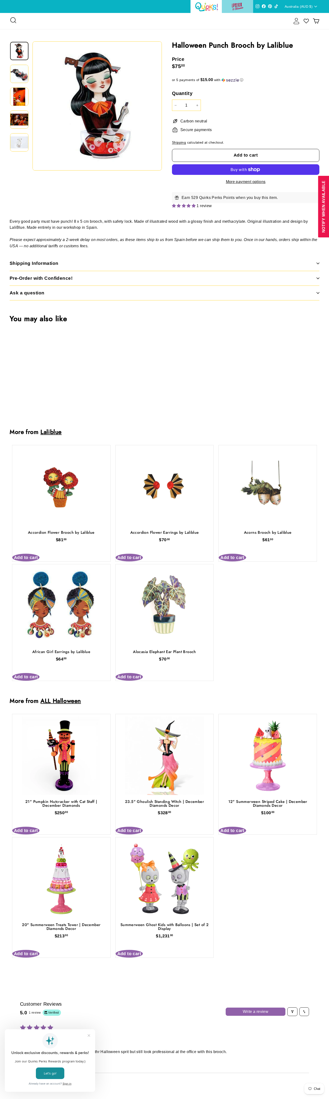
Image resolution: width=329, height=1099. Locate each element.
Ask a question (27, 292)
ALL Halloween (60, 701)
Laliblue (51, 432)
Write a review (256, 1012)
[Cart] (316, 21)
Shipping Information (34, 263)
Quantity (182, 93)
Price (178, 59)
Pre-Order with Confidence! (41, 278)
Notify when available (323, 207)
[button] (245, 80)
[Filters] (292, 1011)
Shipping (179, 142)
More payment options (246, 182)
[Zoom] (97, 106)
